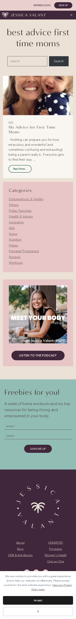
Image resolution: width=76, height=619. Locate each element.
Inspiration (16, 222)
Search (59, 61)
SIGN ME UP (38, 448)
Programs (55, 549)
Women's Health (56, 555)
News (13, 234)
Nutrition (15, 240)
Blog (20, 549)
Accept (38, 600)
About (20, 542)
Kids (10, 122)
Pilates (13, 245)
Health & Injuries (21, 216)
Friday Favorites (20, 211)
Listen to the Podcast (38, 355)
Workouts (16, 263)
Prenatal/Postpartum (24, 251)
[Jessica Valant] (24, 15)
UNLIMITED (55, 542)
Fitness (14, 205)
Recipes (14, 257)
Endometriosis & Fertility (26, 199)
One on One (55, 561)
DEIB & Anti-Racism (20, 555)
